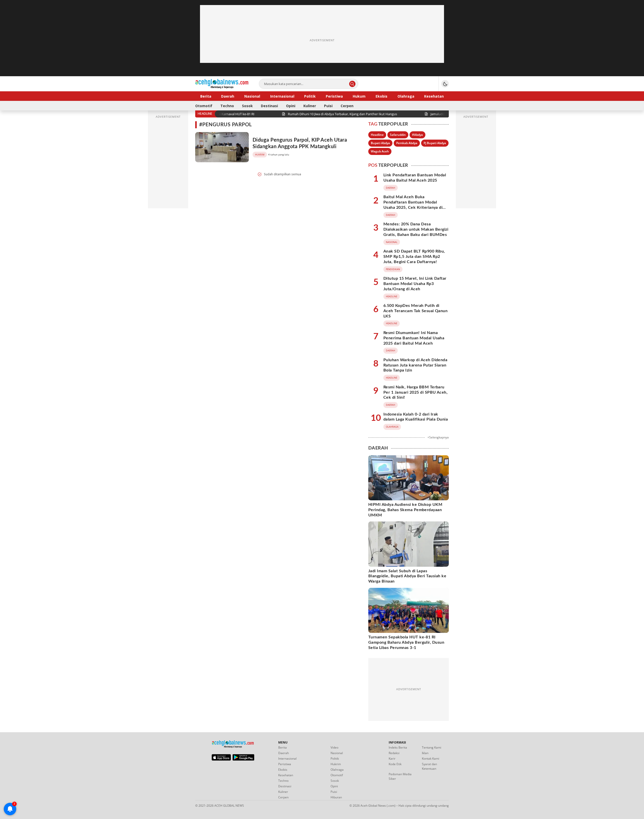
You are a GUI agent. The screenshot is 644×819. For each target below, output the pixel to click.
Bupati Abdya (380, 143)
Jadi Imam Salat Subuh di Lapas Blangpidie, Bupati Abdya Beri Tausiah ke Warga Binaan (407, 576)
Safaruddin (398, 135)
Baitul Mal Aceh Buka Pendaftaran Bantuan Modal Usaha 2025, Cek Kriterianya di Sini (412, 205)
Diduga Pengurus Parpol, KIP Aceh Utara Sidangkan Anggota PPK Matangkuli (300, 143)
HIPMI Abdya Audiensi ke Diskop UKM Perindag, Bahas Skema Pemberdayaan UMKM (405, 510)
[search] (352, 84)
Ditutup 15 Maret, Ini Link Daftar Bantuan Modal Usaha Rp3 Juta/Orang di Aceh (415, 283)
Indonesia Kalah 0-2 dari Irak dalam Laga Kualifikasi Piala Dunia (415, 417)
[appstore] (221, 759)
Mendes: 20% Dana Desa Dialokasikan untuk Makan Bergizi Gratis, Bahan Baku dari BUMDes (415, 229)
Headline (377, 135)
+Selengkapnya (438, 437)
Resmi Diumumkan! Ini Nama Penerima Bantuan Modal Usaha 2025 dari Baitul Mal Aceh (413, 338)
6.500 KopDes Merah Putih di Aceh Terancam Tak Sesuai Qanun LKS (415, 311)
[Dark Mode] (445, 84)
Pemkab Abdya (406, 143)
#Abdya (417, 135)
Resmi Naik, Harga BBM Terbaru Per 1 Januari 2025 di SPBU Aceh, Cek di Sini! (415, 392)
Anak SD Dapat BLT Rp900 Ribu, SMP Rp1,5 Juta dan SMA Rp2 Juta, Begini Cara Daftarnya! (414, 256)
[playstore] (243, 759)
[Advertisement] (322, 40)
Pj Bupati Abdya (435, 143)
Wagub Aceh (380, 151)
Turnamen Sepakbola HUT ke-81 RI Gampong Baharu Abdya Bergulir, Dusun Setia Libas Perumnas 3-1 (406, 642)
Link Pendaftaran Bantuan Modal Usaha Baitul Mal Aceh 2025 (414, 177)
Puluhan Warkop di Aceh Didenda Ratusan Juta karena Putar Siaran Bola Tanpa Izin (415, 365)
